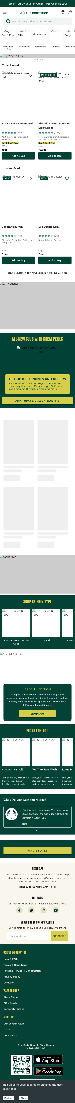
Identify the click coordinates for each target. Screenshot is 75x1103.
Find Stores (37, 850)
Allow (23, 1098)
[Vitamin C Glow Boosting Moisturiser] (55, 96)
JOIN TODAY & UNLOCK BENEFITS (37, 400)
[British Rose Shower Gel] (18, 96)
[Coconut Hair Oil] (18, 200)
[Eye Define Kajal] (55, 200)
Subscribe (59, 936)
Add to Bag (18, 155)
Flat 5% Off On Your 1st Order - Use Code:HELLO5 (38, 3)
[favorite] (30, 75)
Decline (8, 1098)
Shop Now (37, 713)
